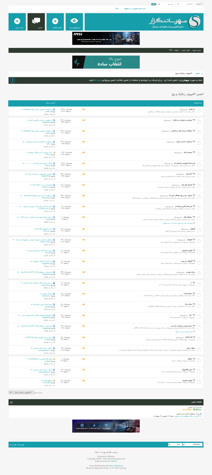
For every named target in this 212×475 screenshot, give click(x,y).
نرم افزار (192, 109)
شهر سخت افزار (18, 445)
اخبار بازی (189, 174)
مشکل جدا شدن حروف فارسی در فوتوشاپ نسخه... (33, 240)
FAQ (170, 50)
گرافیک (192, 229)
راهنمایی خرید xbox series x (42, 185)
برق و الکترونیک (187, 369)
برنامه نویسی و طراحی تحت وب (181, 326)
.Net (190, 315)
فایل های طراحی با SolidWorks (41, 359)
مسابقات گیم (188, 217)
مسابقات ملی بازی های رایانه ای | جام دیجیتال (178, 223)
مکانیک (190, 359)
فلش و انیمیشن (187, 250)
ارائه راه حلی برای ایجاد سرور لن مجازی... (37, 206)
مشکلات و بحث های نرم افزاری (181, 131)
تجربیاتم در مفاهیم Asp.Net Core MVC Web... (36, 272)
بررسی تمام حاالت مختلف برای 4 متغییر (37, 283)
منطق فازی (48, 380)
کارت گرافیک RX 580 (44, 229)
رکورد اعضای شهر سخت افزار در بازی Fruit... (35, 217)
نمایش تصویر (47, 294)
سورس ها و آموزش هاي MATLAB (39, 337)
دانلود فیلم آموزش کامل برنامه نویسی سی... (36, 315)
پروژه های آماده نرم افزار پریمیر (40, 251)
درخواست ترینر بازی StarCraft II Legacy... (37, 196)
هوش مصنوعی (187, 380)
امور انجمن (186, 50)
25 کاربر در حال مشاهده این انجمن (188, 416)
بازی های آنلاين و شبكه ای (183, 206)
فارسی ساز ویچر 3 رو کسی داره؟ (40, 174)
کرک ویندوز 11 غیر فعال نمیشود (40, 152)
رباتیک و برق (191, 348)
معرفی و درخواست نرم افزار (182, 120)
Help (117, 9)
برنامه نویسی (190, 272)
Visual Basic (188, 293)
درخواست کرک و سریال (184, 141)
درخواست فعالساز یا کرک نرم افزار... (38, 142)
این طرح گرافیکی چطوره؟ (42, 261)
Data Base (188, 304)
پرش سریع (197, 50)
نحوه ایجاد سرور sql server (42, 304)
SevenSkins (112, 461)
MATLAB (188, 337)
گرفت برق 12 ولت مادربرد (42, 348)
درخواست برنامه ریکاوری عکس (40, 120)
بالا (11, 392)
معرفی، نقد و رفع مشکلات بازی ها (180, 195)
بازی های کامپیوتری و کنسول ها (184, 163)
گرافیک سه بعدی (186, 261)
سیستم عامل (188, 152)
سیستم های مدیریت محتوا (184, 331)
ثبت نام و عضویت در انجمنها (134, 9)
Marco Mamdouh (116, 466)
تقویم (177, 50)
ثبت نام (97, 80)
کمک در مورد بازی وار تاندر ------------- (38, 163)
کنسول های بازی (186, 185)
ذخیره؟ (199, 4)
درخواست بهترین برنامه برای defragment (38, 109)
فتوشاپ (189, 239)
